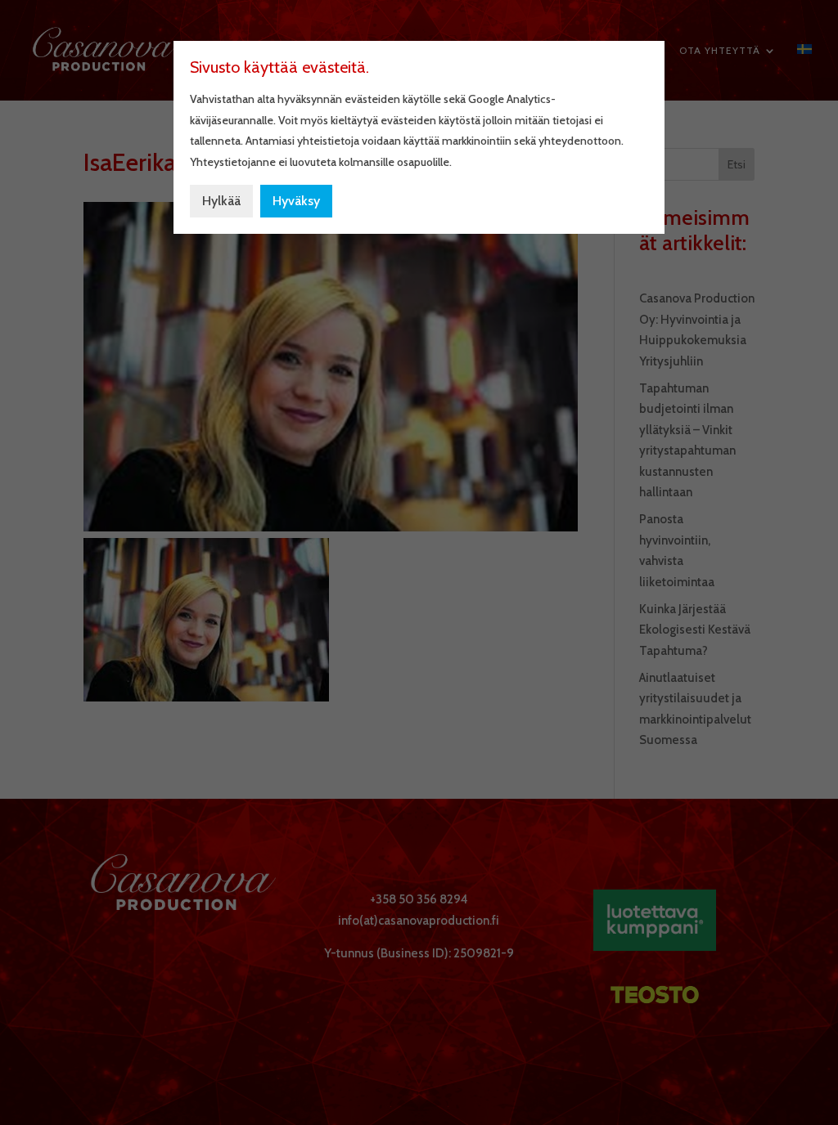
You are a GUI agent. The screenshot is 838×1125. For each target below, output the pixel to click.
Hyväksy (296, 200)
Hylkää (221, 200)
